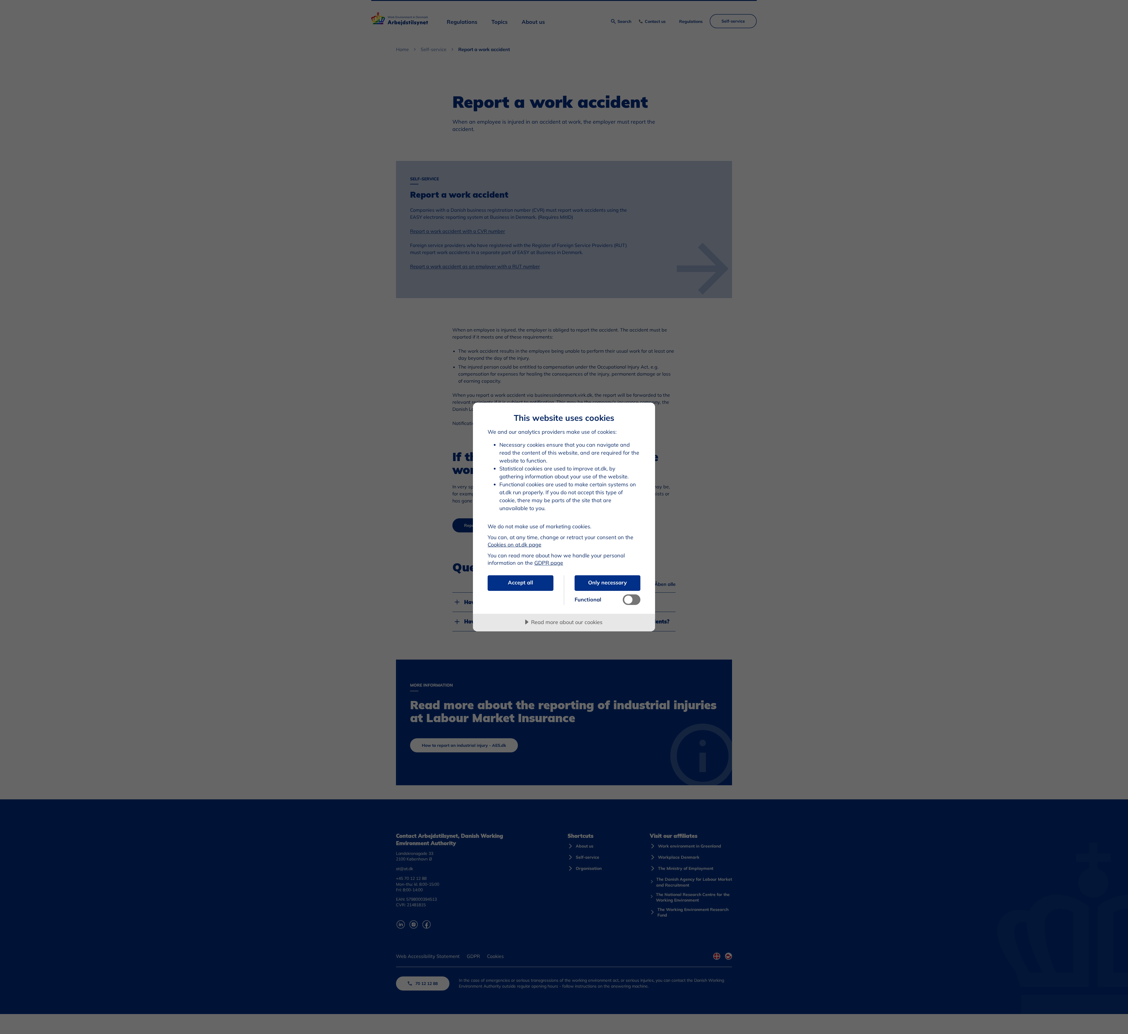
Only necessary (607, 582)
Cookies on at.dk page (514, 544)
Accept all (520, 582)
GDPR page (548, 562)
